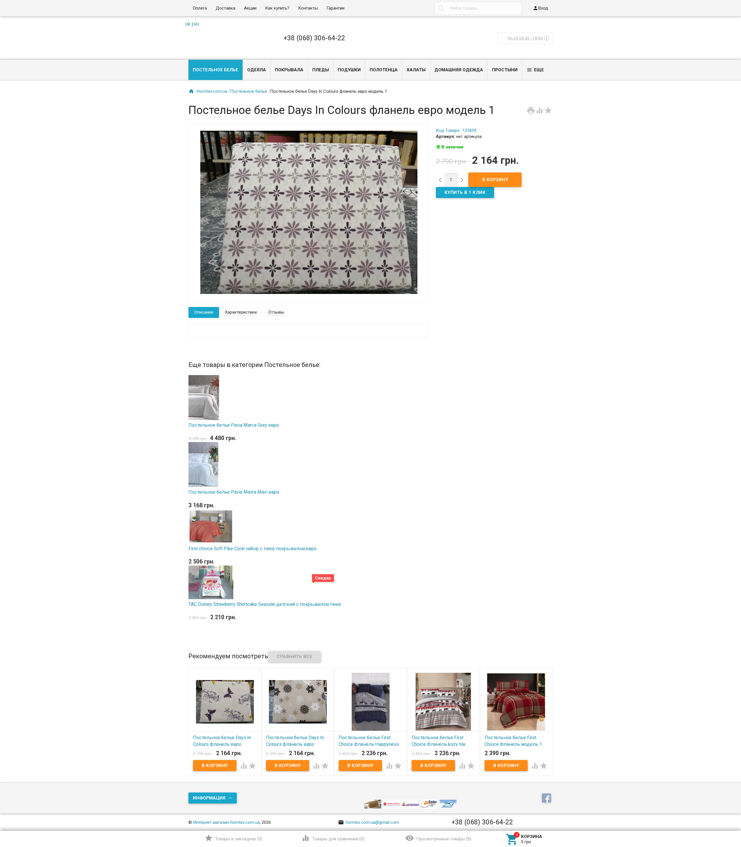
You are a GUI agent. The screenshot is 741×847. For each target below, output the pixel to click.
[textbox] (478, 8)
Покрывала (289, 69)
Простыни (505, 69)
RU (196, 24)
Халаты (416, 69)
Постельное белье (215, 69)
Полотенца (384, 69)
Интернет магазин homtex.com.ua (226, 822)
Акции (250, 8)
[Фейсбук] (547, 798)
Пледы (320, 69)
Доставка (225, 8)
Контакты (308, 8)
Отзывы (276, 312)
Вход (540, 8)
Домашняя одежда (458, 69)
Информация (209, 798)
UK (187, 24)
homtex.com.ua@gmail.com (368, 822)
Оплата (200, 8)
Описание (203, 312)
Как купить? (277, 8)
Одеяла (256, 69)
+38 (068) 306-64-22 (314, 38)
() (233, 838)
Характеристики (241, 312)
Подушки (349, 69)
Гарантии (335, 8)
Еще (535, 70)
